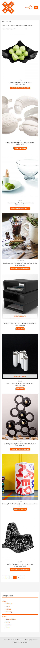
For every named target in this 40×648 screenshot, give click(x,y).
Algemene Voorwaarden (9, 639)
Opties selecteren (20, 148)
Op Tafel (4, 617)
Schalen (8, 625)
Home (3, 21)
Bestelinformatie (17, 642)
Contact (25, 642)
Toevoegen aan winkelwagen (20, 88)
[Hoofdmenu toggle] (36, 7)
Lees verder (20, 329)
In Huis (4, 601)
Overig (8, 606)
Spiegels (8, 609)
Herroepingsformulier (31, 639)
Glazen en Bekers (11, 619)
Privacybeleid (20, 639)
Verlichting (9, 612)
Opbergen (9, 603)
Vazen (7, 627)
